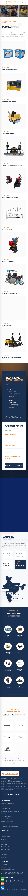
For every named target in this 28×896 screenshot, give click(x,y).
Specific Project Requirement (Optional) (12, 457)
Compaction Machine (6, 808)
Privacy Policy (4, 854)
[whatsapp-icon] (2, 879)
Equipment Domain (9, 451)
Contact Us (3, 857)
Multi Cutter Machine (6, 818)
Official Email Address (10, 445)
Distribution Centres (5, 836)
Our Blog (3, 834)
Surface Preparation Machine (8, 813)
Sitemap (3, 841)
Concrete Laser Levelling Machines (9, 826)
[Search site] (23, 2)
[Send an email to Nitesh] (25, 2)
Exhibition (3, 839)
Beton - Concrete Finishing (7, 821)
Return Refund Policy (6, 849)
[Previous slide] (3, 10)
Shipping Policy (4, 852)
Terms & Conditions (5, 846)
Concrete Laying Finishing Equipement (10, 811)
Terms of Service (13, 892)
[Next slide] (25, 10)
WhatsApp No (8, 440)
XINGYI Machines (5, 824)
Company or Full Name (10, 434)
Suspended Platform (6, 816)
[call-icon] (2, 888)
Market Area (4, 844)
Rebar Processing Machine (7, 803)
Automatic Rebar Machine (7, 806)
